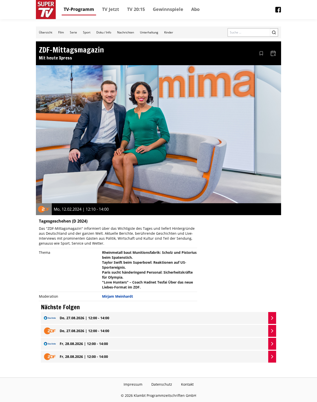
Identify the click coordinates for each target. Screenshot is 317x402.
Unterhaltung (149, 32)
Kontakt (187, 384)
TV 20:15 (136, 9)
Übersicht (45, 32)
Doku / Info (103, 32)
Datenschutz (161, 384)
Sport (86, 32)
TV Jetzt (110, 9)
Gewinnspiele (168, 9)
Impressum (133, 384)
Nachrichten (125, 32)
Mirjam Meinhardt (117, 296)
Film (61, 32)
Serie (73, 32)
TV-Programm (79, 9)
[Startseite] (45, 9)
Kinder (168, 32)
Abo (195, 9)
